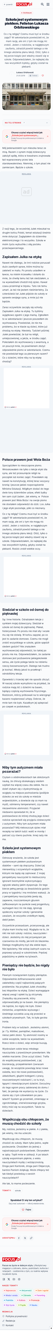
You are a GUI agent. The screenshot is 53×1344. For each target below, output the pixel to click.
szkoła (18, 1190)
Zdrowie (27, 1295)
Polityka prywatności (16, 1316)
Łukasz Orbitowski (25, 72)
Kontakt (9, 1325)
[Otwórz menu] (48, 4)
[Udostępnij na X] (25, 1238)
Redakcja (10, 1320)
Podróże (9, 1300)
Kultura (22, 1300)
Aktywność (26, 1290)
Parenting (41, 1295)
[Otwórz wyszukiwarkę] (42, 4)
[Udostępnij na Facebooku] (18, 1238)
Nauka (34, 1305)
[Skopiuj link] (31, 1238)
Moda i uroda (12, 1295)
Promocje (35, 1300)
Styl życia (10, 1305)
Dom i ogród (43, 1290)
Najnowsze (11, 1290)
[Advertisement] (26, 387)
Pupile (23, 1305)
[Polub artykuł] (43, 76)
